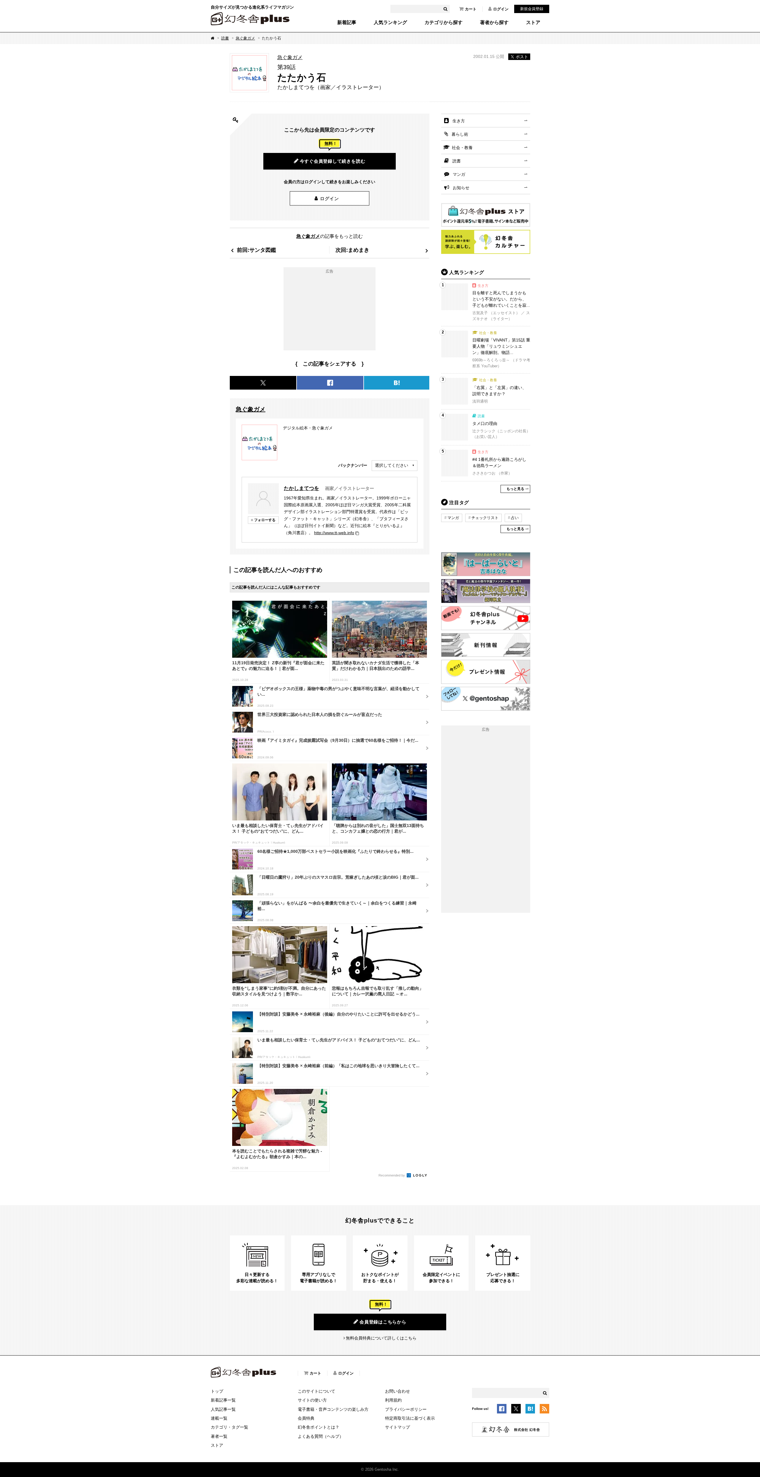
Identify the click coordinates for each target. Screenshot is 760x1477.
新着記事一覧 (223, 1400)
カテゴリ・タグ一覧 (229, 1427)
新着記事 (346, 22)
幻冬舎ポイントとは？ (318, 1427)
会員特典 (306, 1418)
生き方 (458, 120)
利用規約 (393, 1400)
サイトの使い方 (312, 1400)
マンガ (459, 174)
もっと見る (515, 489)
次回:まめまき (352, 250)
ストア (533, 22)
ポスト (522, 56)
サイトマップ (397, 1427)
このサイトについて (316, 1391)
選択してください (391, 465)
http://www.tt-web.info (334, 532)
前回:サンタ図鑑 (256, 250)
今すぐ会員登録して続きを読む (332, 161)
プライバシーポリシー (406, 1409)
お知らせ (461, 187)
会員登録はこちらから (383, 1321)
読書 (225, 38)
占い (515, 517)
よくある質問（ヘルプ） (320, 1436)
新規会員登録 (531, 9)
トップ (217, 1391)
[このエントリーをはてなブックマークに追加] (530, 1409)
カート (470, 9)
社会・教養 (462, 147)
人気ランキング (390, 22)
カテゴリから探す (444, 22)
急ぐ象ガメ (245, 38)
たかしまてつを (301, 488)
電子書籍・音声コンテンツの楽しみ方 (333, 1409)
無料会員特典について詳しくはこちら (381, 1338)
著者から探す (494, 22)
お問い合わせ (397, 1391)
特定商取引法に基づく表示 (410, 1418)
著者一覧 (219, 1436)
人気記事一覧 (223, 1409)
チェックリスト (484, 517)
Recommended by (392, 1175)
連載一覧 (219, 1418)
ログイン (501, 9)
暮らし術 (460, 134)
